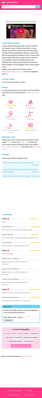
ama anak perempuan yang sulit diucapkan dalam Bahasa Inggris (21, 171)
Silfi (8, 147)
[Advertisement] (21, 15)
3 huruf (6, 333)
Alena (4, 147)
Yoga (23, 142)
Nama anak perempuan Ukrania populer (21, 176)
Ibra (26, 142)
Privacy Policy (29, 395)
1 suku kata (34, 333)
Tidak (9, 142)
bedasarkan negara (30, 337)
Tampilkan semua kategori (21, 346)
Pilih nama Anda (27, 356)
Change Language (14, 390)
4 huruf (13, 333)
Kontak (29, 390)
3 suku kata (18, 337)
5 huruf (19, 333)
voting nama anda (33, 92)
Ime (19, 147)
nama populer (29, 341)
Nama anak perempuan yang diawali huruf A (21, 164)
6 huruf (25, 333)
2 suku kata (9, 337)
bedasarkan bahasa (15, 341)
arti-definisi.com (13, 395)
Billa (15, 147)
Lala (11, 147)
